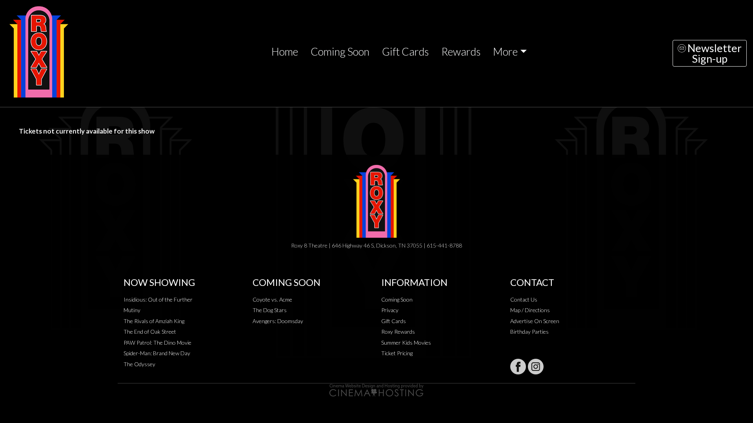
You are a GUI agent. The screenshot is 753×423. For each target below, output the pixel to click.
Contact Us (523, 299)
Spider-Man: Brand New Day (157, 353)
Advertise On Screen (534, 321)
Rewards (460, 51)
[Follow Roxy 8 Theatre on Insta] (536, 366)
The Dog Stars (270, 310)
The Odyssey (139, 364)
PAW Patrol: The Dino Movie (157, 342)
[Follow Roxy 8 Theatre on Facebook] (518, 366)
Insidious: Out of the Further (158, 299)
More (505, 51)
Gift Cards (405, 51)
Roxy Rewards (398, 331)
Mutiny (132, 310)
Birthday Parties (529, 331)
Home (284, 51)
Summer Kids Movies (406, 342)
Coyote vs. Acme (272, 299)
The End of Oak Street (150, 331)
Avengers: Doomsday (278, 321)
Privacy (389, 310)
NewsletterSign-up (714, 53)
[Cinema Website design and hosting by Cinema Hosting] (376, 389)
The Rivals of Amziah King (154, 321)
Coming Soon (340, 51)
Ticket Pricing (397, 353)
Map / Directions (530, 310)
